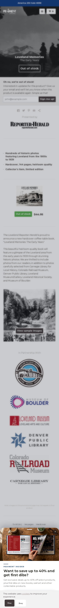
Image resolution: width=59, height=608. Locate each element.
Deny (21, 603)
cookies (26, 593)
